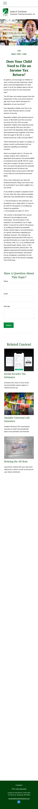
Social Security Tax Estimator (15, 375)
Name (6, 281)
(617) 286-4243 (21, 789)
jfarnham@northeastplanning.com (19, 798)
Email (6, 294)
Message (7, 306)
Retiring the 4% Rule (16, 461)
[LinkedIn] (18, 802)
